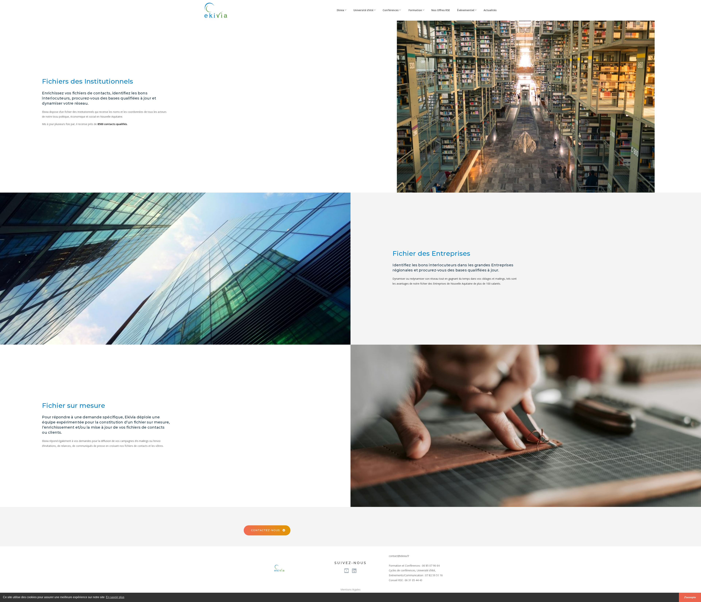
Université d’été (363, 10)
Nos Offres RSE (440, 10)
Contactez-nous (265, 530)
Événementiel (465, 10)
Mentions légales (350, 589)
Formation (415, 10)
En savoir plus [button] (115, 597)
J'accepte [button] (690, 597)
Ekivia (340, 10)
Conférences (391, 10)
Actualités (490, 10)
